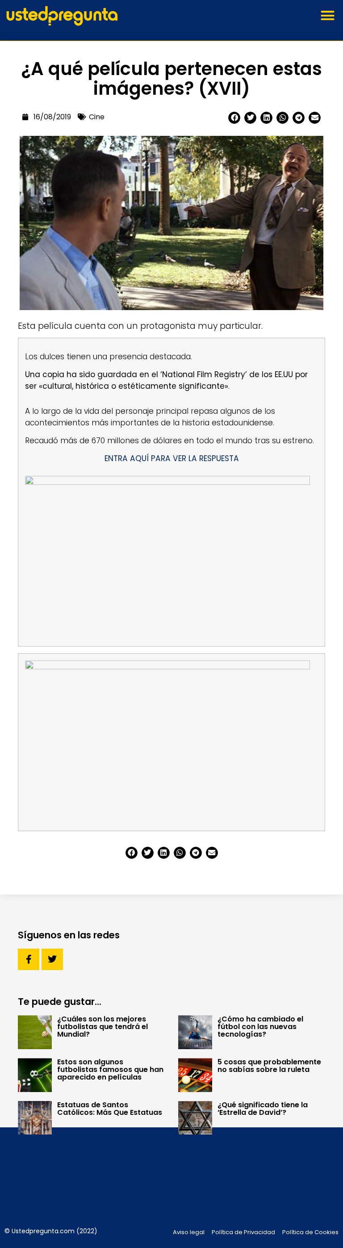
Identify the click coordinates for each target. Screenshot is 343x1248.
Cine (97, 117)
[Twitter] (52, 959)
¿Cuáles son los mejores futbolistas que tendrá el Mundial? (102, 1026)
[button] (327, 15)
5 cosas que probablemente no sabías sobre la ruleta (269, 1066)
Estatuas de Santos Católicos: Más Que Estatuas (109, 1109)
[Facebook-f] (28, 959)
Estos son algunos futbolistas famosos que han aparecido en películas (110, 1069)
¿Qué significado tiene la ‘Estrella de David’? (263, 1109)
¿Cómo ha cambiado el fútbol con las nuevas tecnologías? (260, 1026)
